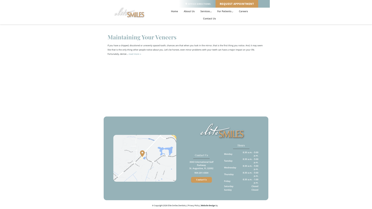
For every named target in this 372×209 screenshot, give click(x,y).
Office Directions (199, 3)
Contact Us (209, 18)
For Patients (224, 11)
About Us (189, 11)
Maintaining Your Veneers (142, 38)
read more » (135, 53)
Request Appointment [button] (237, 4)
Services (205, 11)
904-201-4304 (201, 172)
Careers (243, 11)
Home (174, 11)
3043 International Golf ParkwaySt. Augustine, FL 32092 (201, 165)
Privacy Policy (194, 205)
